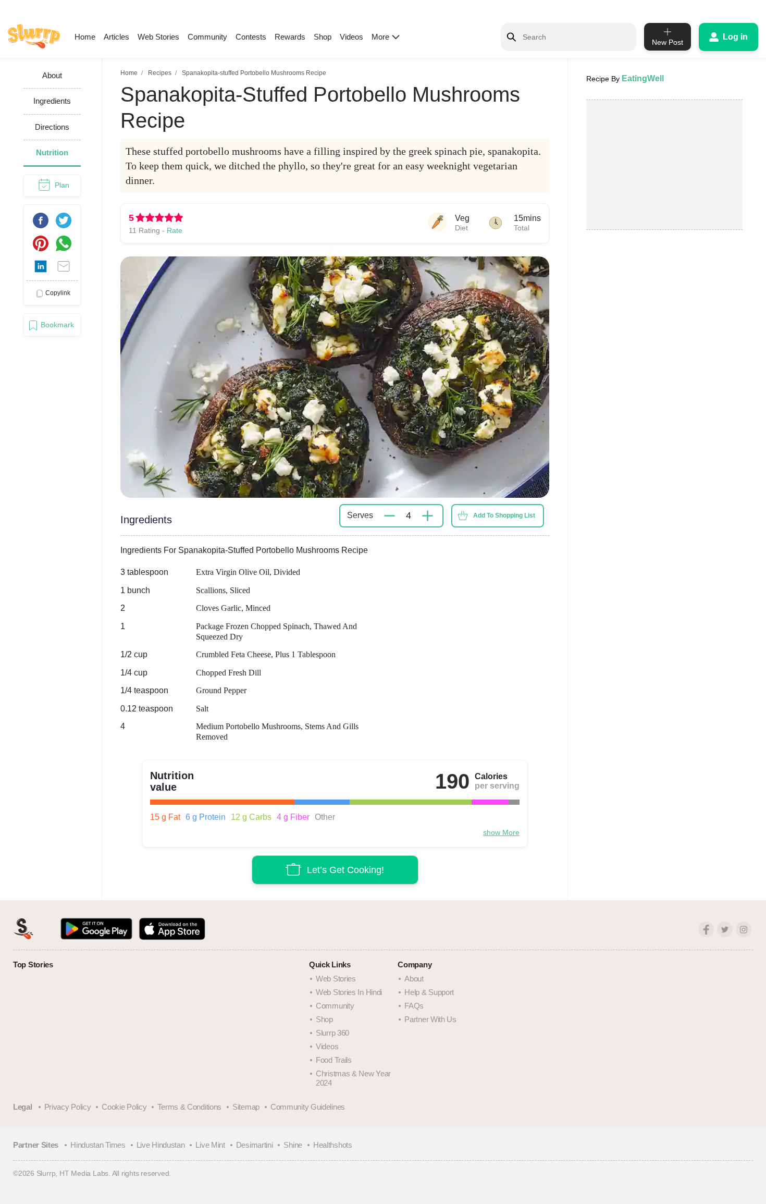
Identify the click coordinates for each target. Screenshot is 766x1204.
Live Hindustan (161, 1144)
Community (207, 36)
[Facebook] (706, 929)
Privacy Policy (67, 1106)
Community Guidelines (307, 1106)
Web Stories (158, 36)
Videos (351, 36)
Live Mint (210, 1144)
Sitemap (246, 1106)
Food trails (334, 1059)
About (414, 978)
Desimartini (254, 1144)
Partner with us (430, 1019)
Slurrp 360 (332, 1032)
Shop (322, 36)
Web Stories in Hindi (349, 992)
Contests (251, 36)
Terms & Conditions (189, 1106)
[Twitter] (725, 929)
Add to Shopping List (504, 515)
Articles (116, 36)
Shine (292, 1144)
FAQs (414, 1005)
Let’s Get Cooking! (345, 870)
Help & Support (429, 992)
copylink (57, 293)
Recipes (159, 73)
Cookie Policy (124, 1106)
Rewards (290, 36)
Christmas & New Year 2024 (353, 1078)
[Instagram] (743, 929)
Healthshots (332, 1144)
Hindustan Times (98, 1144)
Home (85, 36)
